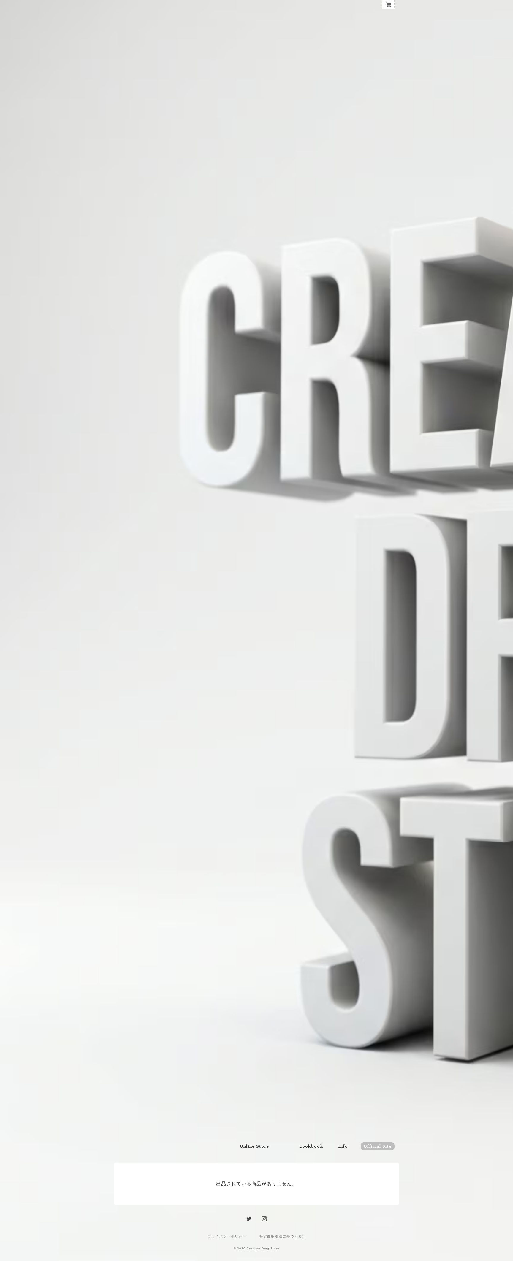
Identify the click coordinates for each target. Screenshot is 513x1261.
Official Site (378, 1146)
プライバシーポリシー (227, 1236)
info (343, 1146)
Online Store (254, 1146)
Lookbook (311, 1146)
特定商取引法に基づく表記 (282, 1236)
